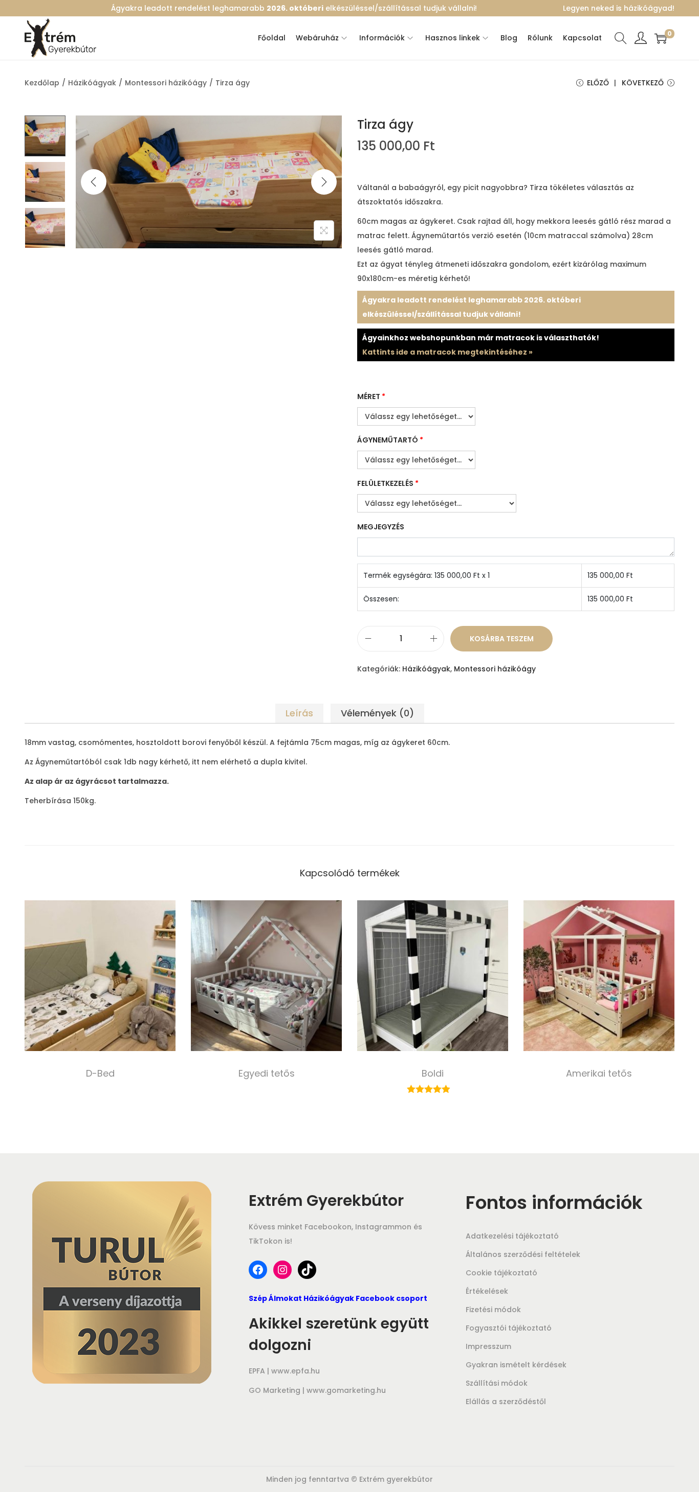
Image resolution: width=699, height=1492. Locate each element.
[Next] (324, 182)
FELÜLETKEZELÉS (388, 483)
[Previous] (93, 182)
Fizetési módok (493, 1309)
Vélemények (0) (377, 713)
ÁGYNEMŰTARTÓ (390, 440)
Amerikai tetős (599, 1073)
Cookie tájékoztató (501, 1273)
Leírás (299, 713)
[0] (660, 38)
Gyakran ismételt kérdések (516, 1365)
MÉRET (371, 396)
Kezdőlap (42, 83)
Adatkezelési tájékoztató (512, 1236)
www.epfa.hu (295, 1371)
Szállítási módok (497, 1383)
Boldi (433, 1073)
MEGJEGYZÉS (380, 527)
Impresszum (488, 1346)
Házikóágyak (92, 83)
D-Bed (100, 1073)
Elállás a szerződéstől (506, 1401)
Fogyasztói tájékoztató (509, 1328)
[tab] (299, 713)
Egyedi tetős (266, 1073)
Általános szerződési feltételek (523, 1254)
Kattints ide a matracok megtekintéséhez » (447, 352)
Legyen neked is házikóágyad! (618, 8)
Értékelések (487, 1291)
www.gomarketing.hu (346, 1390)
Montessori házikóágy (166, 83)
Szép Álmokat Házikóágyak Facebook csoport (338, 1298)
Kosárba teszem (502, 639)
